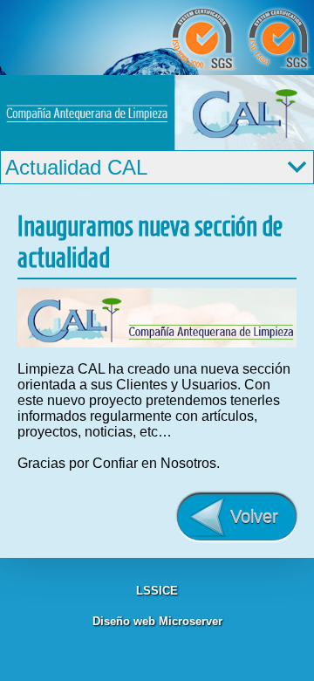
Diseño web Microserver (157, 621)
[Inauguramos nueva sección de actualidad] (157, 342)
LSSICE (157, 590)
